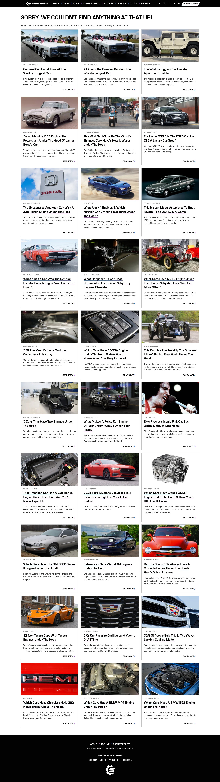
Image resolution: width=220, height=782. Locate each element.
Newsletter (192, 3)
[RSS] (179, 4)
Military (108, 3)
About (93, 744)
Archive (105, 744)
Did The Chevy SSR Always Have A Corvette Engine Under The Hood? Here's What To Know (167, 568)
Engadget (92, 760)
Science (122, 3)
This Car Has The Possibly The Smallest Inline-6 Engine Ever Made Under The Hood (170, 354)
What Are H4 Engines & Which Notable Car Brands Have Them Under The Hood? (109, 212)
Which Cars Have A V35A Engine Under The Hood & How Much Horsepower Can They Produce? (106, 354)
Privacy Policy (121, 744)
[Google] (169, 4)
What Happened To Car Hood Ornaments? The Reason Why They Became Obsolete (107, 283)
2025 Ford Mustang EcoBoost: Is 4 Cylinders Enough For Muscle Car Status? (107, 497)
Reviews (145, 3)
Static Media (97, 748)
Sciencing (127, 760)
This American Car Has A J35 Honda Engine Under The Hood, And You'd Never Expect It (48, 497)
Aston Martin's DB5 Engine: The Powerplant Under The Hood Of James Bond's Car (48, 140)
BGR (118, 760)
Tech (66, 3)
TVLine (112, 760)
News (56, 3)
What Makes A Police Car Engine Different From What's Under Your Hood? (107, 425)
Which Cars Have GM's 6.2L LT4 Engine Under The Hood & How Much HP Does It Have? (168, 497)
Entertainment (91, 3)
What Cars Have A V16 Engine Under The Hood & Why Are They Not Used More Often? (169, 283)
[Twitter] (164, 4)
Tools (134, 3)
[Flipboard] (174, 4)
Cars (76, 3)
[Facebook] (160, 4)
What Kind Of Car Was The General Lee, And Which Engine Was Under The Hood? (49, 283)
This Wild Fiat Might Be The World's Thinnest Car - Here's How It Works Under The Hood (107, 140)
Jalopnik (103, 760)
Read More (68, 90)
